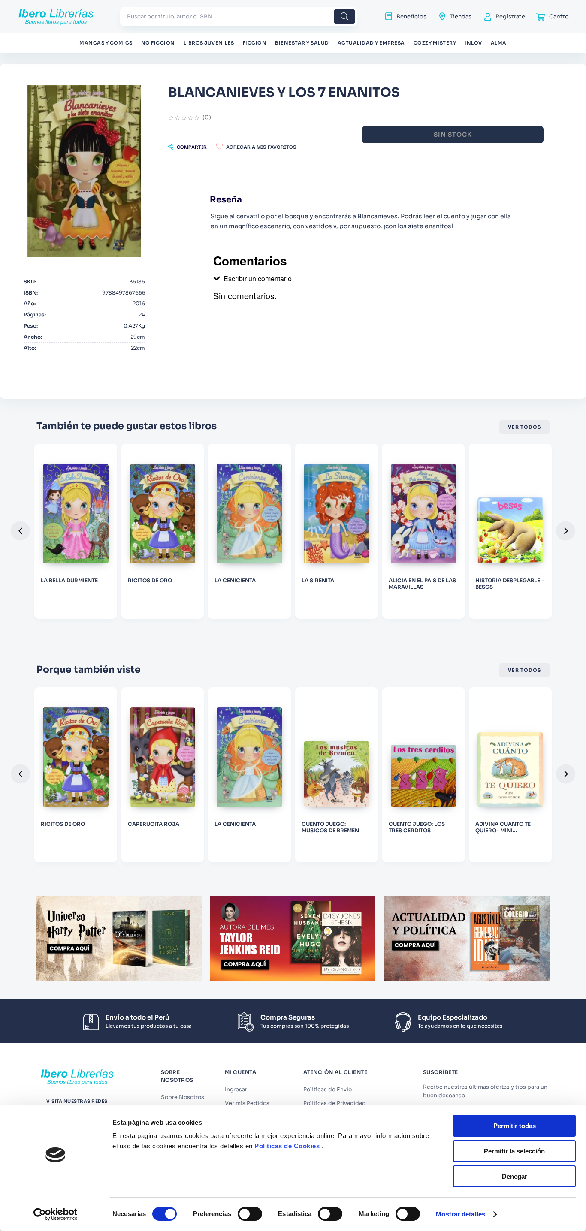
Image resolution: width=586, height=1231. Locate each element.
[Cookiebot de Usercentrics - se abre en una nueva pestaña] (55, 1214)
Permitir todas (514, 1125)
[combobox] (238, 16)
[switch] (250, 1214)
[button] (187, 146)
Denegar (514, 1176)
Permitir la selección (514, 1151)
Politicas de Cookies (287, 1146)
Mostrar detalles (460, 1214)
